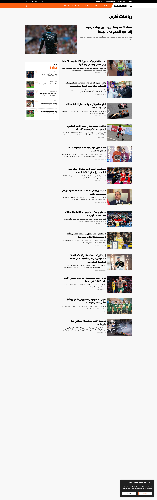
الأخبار (105, 6)
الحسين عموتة (53, 81)
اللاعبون (77, 6)
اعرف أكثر (129, 493)
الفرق (86, 6)
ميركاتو (55, 72)
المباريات (66, 6)
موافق (145, 493)
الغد (26, 2)
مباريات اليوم (33, 2)
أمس (41, 2)
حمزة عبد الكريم (53, 91)
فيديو (59, 6)
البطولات (95, 6)
